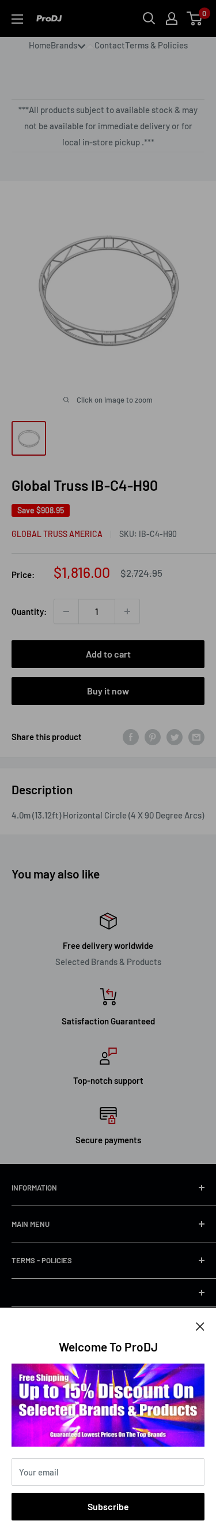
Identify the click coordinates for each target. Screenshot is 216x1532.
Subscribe (108, 1506)
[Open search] (149, 18)
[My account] (171, 18)
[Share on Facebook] (131, 736)
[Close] (200, 1325)
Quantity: (29, 611)
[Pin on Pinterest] (153, 736)
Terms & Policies (156, 45)
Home (40, 45)
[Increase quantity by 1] (127, 611)
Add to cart (108, 653)
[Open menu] (17, 19)
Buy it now (108, 690)
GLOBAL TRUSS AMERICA (57, 534)
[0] (195, 18)
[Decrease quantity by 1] (66, 611)
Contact (109, 45)
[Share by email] (196, 736)
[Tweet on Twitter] (174, 736)
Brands (64, 45)
